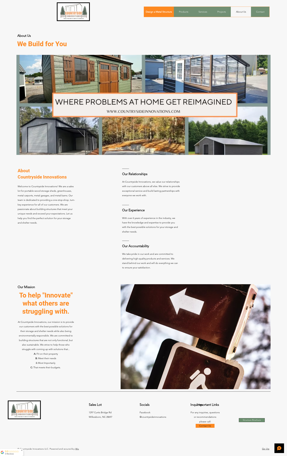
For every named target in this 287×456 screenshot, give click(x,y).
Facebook (145, 412)
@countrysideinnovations (153, 416)
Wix (77, 448)
